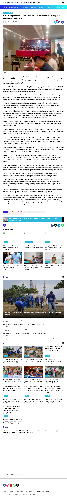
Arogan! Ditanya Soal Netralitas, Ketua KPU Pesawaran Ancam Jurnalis (33, 246)
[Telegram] (58, 225)
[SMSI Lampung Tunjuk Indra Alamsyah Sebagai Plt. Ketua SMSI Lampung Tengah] (54, 352)
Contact (38, 491)
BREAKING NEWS (29, 242)
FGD (21, 212)
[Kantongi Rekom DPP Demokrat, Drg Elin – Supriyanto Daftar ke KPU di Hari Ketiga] (54, 238)
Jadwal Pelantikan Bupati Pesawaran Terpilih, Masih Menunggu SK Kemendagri (12, 247)
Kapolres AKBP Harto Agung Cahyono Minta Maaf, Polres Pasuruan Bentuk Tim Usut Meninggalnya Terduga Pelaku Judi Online (12, 421)
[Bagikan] (62, 22)
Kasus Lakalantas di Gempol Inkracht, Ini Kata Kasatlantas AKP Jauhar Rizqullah (12, 401)
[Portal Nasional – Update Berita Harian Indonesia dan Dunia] (21, 2)
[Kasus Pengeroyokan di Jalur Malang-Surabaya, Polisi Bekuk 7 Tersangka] (12, 372)
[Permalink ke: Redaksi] (5, 22)
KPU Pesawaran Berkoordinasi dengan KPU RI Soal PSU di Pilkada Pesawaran (33, 267)
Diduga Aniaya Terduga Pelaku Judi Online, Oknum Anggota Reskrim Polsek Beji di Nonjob (53, 401)
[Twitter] (55, 225)
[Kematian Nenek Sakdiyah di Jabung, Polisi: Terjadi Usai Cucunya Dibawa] (33, 352)
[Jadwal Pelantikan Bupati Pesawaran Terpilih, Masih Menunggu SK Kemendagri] (12, 238)
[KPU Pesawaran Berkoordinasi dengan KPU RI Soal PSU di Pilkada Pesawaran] (33, 258)
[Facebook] (52, 225)
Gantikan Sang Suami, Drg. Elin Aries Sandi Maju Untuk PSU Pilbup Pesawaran (12, 267)
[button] (59, 3)
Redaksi (9, 21)
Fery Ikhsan (13, 212)
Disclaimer (5, 491)
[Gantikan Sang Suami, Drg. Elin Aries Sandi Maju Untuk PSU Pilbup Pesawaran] (12, 258)
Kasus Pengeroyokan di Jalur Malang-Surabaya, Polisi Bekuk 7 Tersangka (21, 329)
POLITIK (10, 12)
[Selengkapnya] (63, 277)
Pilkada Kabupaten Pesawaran (14, 214)
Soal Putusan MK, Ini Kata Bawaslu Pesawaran (53, 266)
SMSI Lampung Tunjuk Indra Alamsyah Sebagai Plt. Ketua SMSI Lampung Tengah (24, 324)
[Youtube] (11, 485)
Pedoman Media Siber (21, 491)
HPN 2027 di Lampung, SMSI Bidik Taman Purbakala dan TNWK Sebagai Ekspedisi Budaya (33, 401)
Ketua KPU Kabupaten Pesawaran (34, 212)
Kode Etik (31, 491)
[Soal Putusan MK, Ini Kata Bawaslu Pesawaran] (54, 258)
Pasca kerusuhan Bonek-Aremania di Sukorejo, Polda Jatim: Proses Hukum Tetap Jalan (24, 333)
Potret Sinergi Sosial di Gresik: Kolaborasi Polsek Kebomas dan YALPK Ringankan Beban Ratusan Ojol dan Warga (31, 338)
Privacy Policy (45, 491)
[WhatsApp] (62, 225)
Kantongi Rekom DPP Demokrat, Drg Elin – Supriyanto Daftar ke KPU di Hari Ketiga (54, 247)
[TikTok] (17, 485)
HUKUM (27, 355)
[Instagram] (7, 485)
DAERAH (5, 12)
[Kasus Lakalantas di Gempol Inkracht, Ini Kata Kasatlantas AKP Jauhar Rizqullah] (12, 392)
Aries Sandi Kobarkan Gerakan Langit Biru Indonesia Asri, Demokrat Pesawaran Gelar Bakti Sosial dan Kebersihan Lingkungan (12, 361)
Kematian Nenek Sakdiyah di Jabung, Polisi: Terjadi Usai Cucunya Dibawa (21, 320)
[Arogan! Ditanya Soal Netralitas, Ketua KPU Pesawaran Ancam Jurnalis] (33, 238)
